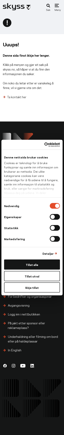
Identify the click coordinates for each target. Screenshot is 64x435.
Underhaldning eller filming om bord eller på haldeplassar (33, 338)
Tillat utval (32, 276)
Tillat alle (32, 265)
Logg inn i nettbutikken (24, 314)
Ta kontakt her (16, 97)
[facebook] (5, 366)
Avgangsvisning (19, 305)
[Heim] (17, 9)
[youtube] (23, 366)
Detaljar (48, 253)
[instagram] (13, 366)
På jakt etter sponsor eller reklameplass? (26, 325)
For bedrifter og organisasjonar (30, 296)
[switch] (55, 217)
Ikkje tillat (32, 287)
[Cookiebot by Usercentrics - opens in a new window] (45, 144)
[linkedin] (32, 366)
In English (14, 350)
